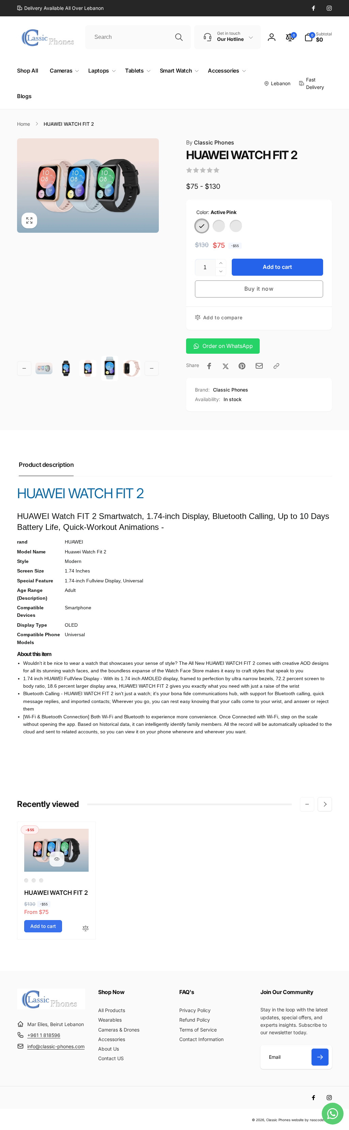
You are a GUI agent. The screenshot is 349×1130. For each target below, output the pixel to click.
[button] (318, 37)
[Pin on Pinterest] (242, 366)
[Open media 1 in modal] (88, 185)
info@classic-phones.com (56, 1046)
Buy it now (259, 288)
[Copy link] (276, 366)
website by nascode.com (311, 1120)
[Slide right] (152, 368)
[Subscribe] (320, 1057)
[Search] (179, 37)
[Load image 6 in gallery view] (87, 368)
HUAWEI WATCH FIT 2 (56, 892)
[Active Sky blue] (236, 226)
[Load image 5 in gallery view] (65, 368)
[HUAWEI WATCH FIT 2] (56, 859)
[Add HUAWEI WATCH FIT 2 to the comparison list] (85, 928)
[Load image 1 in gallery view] (43, 368)
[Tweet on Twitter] (225, 366)
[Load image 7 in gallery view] (109, 368)
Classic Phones (210, 142)
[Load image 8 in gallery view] (131, 368)
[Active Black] (219, 226)
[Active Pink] (202, 226)
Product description (46, 464)
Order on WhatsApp (227, 345)
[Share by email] (259, 366)
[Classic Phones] (51, 1007)
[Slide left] (24, 368)
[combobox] (138, 37)
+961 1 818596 (43, 1035)
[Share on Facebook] (209, 366)
